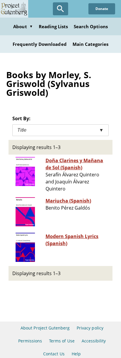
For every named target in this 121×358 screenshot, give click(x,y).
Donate (101, 8)
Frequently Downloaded (40, 44)
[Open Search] (60, 8)
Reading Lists (53, 26)
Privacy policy (90, 328)
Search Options (91, 26)
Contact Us (53, 354)
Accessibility (94, 341)
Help (76, 354)
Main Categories (91, 44)
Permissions (30, 341)
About (23, 26)
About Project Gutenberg (45, 328)
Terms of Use (61, 341)
